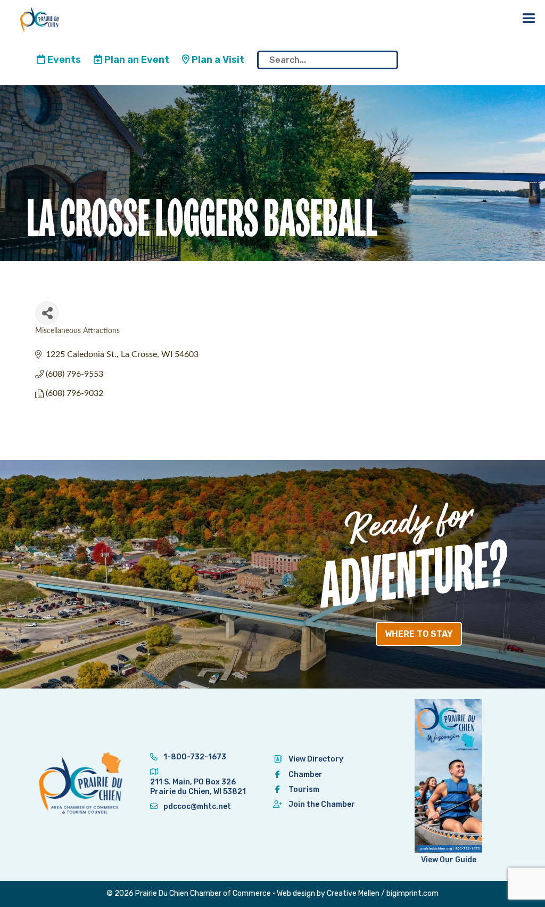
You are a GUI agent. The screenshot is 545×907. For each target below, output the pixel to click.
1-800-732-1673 (194, 757)
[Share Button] (47, 313)
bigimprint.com (412, 893)
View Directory (315, 759)
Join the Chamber (321, 804)
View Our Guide (448, 859)
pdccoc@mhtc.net (196, 806)
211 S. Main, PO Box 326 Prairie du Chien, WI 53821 (198, 787)
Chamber (305, 774)
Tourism (303, 789)
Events (63, 60)
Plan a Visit (216, 60)
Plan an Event (135, 60)
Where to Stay (419, 634)
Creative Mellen (353, 893)
